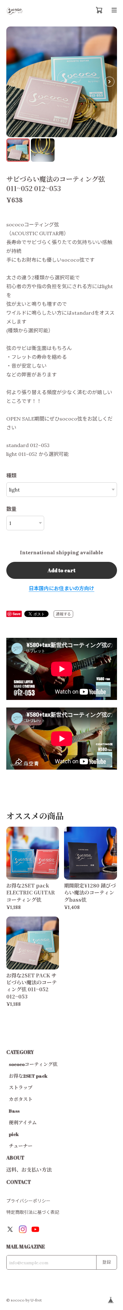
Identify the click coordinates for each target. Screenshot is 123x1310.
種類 (11, 475)
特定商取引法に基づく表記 (32, 1212)
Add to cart (61, 570)
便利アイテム (23, 1122)
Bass (14, 1111)
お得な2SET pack (28, 1076)
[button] (109, 82)
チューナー (20, 1146)
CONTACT (18, 1182)
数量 (11, 509)
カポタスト (20, 1099)
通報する (63, 614)
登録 (106, 1262)
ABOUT (15, 1157)
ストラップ (20, 1087)
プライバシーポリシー (28, 1201)
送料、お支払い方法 (29, 1169)
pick (14, 1134)
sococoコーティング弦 (33, 1064)
